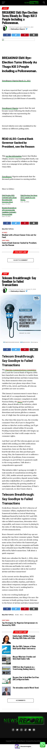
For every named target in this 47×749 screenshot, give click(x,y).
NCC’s (19, 401)
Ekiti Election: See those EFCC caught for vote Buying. (29, 197)
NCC (22, 615)
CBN (17, 615)
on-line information (14, 156)
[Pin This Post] (25, 35)
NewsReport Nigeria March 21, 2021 (16, 80)
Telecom (29, 615)
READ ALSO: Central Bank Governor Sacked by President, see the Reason (18, 142)
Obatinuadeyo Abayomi (17, 29)
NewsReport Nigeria (10, 108)
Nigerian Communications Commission (20, 370)
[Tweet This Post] (16, 35)
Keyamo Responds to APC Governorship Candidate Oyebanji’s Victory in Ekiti (9, 211)
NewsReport (7, 176)
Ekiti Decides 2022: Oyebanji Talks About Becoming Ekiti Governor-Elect (9, 198)
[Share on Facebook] (7, 35)
